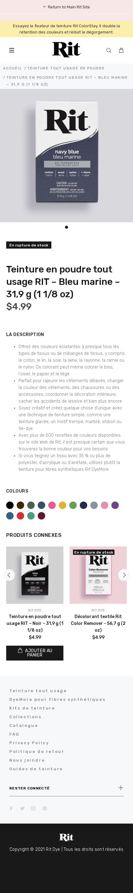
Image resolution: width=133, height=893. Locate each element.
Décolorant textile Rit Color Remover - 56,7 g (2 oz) (98, 623)
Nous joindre (27, 760)
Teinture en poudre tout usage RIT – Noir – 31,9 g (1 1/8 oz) (34, 623)
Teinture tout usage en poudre (66, 68)
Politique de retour (36, 751)
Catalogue (23, 725)
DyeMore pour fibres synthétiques (57, 699)
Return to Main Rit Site (68, 7)
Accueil (12, 68)
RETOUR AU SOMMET (66, 879)
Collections (25, 716)
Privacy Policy (29, 742)
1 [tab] (66, 227)
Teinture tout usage (38, 690)
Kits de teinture (32, 708)
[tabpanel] (66, 155)
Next (124, 575)
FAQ (14, 734)
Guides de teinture (36, 769)
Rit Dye (34, 610)
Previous (9, 575)
